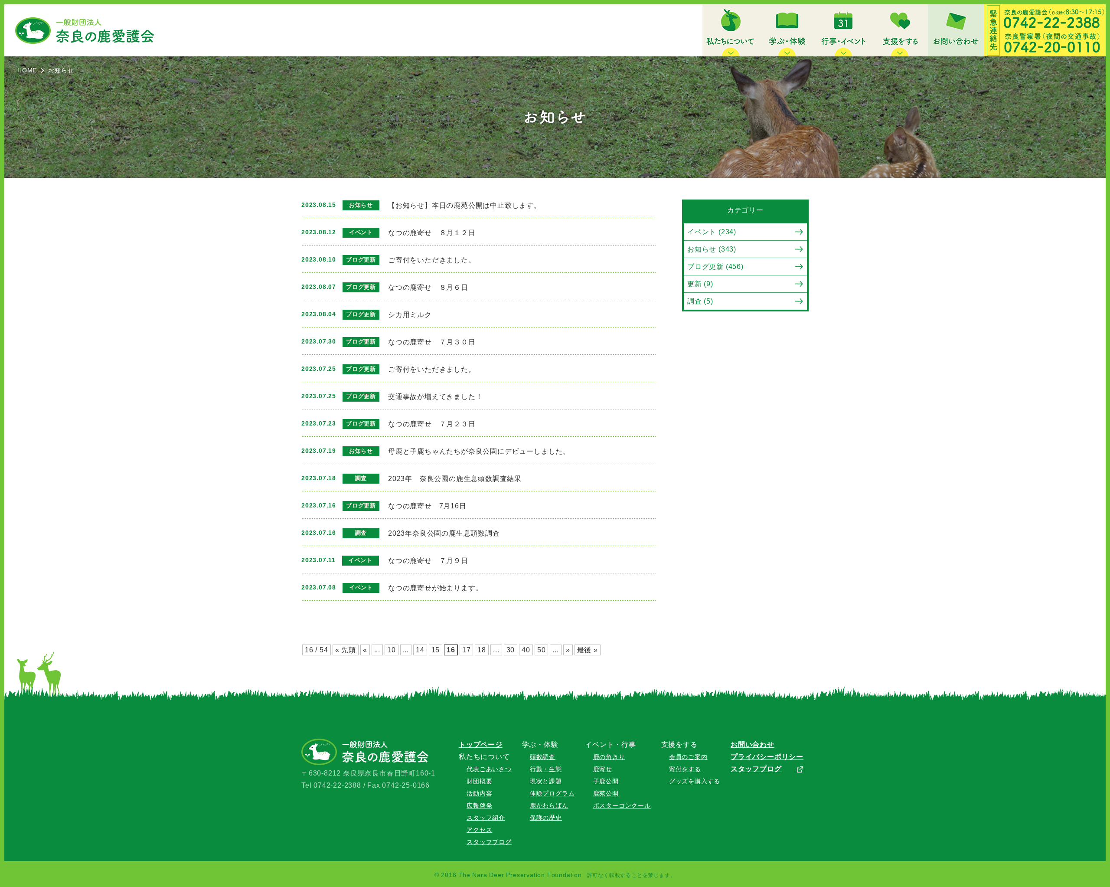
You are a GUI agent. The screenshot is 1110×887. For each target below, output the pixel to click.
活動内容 (479, 793)
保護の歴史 (546, 817)
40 (526, 650)
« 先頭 (345, 650)
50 (541, 650)
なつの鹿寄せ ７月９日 (428, 560)
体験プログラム (552, 793)
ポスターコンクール (622, 805)
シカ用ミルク (410, 314)
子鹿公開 (606, 781)
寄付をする (685, 769)
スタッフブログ (489, 841)
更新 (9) (700, 284)
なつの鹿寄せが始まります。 (435, 588)
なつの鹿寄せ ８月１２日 (432, 232)
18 (481, 650)
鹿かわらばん (549, 805)
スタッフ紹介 (486, 817)
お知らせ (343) (711, 249)
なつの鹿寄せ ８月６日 (428, 287)
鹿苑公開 (606, 793)
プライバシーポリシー (767, 756)
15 (435, 650)
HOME (27, 70)
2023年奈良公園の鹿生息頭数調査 (444, 533)
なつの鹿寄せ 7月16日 (427, 506)
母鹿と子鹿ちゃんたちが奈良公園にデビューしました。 (479, 451)
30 (510, 650)
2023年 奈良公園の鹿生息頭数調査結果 (455, 478)
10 (391, 650)
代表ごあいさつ (489, 769)
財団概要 (479, 781)
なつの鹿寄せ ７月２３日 (432, 424)
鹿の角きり (609, 756)
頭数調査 (542, 756)
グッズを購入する (694, 781)
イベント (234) (711, 232)
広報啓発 (479, 805)
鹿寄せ (602, 769)
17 (466, 650)
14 (420, 650)
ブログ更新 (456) (715, 266)
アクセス (479, 829)
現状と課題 (546, 781)
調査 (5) (700, 301)
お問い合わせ (752, 744)
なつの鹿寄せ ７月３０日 (432, 342)
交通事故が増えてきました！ (435, 396)
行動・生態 (546, 769)
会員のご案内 (688, 756)
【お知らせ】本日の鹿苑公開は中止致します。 (464, 205)
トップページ (481, 744)
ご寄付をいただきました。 (432, 260)
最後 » (587, 650)
